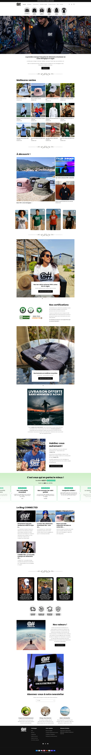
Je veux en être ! (60, 645)
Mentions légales (49, 730)
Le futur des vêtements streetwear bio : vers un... (45, 525)
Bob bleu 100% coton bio (21, 98)
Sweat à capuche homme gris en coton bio (67, 119)
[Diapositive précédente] (40, 298)
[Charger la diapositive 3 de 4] (46, 385)
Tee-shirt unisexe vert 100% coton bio (67, 139)
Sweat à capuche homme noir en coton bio (64, 201)
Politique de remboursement (51, 736)
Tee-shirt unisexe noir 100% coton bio (38, 139)
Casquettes (33, 734)
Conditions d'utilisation (50, 734)
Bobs (32, 730)
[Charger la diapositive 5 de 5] (48, 298)
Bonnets (32, 732)
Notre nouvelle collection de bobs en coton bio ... (64, 525)
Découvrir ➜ (45, 68)
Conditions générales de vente (52, 732)
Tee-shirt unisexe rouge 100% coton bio (52, 139)
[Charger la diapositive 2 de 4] (45, 385)
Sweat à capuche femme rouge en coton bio (38, 119)
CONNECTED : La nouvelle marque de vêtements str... (26, 556)
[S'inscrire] (54, 700)
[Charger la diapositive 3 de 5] (45, 298)
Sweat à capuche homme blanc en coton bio (53, 119)
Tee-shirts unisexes (35, 740)
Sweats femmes (34, 736)
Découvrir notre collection (45, 291)
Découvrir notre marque (56, 466)
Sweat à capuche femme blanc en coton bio (24, 119)
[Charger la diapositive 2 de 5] (44, 298)
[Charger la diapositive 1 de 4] (43, 385)
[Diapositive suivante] (51, 298)
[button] (29, 4)
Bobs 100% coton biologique (24, 202)
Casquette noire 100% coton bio (66, 98)
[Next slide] (73, 219)
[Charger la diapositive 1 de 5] (42, 298)
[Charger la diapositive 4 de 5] (47, 298)
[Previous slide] (17, 219)
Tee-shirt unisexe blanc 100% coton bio (23, 139)
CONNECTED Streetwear (47, 752)
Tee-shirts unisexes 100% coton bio (64, 177)
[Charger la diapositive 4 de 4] (48, 385)
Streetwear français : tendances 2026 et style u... (26, 525)
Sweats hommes (34, 738)
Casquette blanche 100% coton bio (52, 99)
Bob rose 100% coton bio (36, 98)
